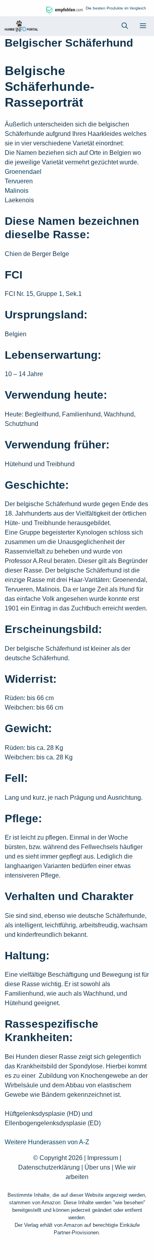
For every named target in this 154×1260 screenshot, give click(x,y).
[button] (125, 26)
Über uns (97, 1167)
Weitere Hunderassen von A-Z (47, 1142)
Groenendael (23, 171)
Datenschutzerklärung (49, 1167)
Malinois (16, 190)
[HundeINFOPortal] (21, 26)
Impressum (102, 1158)
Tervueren (19, 181)
